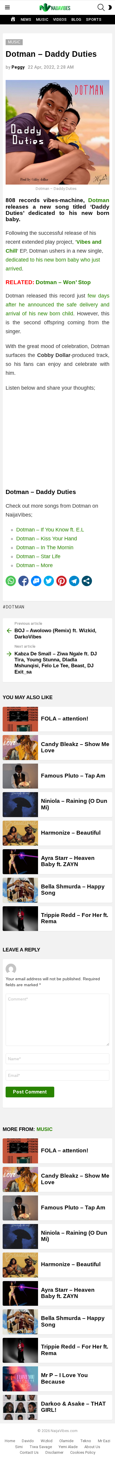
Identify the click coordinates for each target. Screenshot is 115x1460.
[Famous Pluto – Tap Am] (20, 776)
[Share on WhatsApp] (11, 581)
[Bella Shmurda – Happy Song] (20, 890)
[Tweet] (49, 581)
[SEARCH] (101, 7)
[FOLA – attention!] (20, 719)
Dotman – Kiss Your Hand (46, 539)
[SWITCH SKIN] (110, 7)
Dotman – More (34, 565)
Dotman (98, 200)
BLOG (76, 19)
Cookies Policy (82, 1452)
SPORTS (93, 19)
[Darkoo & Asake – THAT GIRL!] (20, 1407)
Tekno (85, 1441)
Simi (19, 1447)
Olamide (66, 1441)
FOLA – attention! (64, 718)
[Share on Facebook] (23, 581)
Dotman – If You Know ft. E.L (50, 530)
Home (10, 1441)
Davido (28, 1441)
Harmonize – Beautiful (71, 833)
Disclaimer (54, 1452)
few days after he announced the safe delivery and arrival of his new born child (57, 305)
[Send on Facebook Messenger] (36, 581)
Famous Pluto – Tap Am (73, 776)
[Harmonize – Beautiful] (20, 833)
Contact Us (29, 1452)
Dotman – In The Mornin (44, 547)
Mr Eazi (104, 1441)
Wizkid (46, 1441)
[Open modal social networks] (87, 581)
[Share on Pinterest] (61, 581)
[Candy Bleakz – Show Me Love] (20, 747)
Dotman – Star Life (38, 556)
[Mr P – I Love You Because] (20, 1378)
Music (44, 1129)
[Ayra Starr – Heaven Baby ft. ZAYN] (20, 861)
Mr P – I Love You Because (64, 1378)
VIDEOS (60, 19)
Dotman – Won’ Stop (63, 282)
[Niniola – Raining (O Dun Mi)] (20, 804)
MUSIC (42, 19)
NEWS (26, 19)
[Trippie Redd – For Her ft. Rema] (20, 918)
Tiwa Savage (40, 1447)
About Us (92, 1447)
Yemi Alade (68, 1447)
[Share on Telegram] (74, 581)
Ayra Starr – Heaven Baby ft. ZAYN (68, 861)
